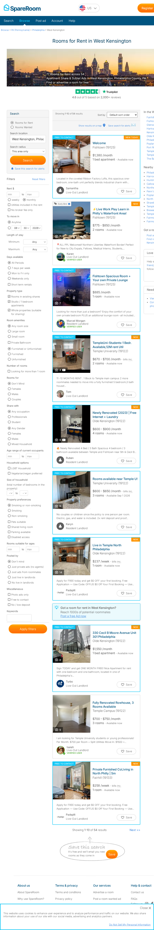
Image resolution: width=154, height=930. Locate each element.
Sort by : (102, 115)
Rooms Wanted (23, 127)
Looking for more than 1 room (28, 371)
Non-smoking (19, 515)
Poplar (150, 143)
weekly (15, 199)
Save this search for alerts (30, 168)
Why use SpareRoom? (30, 898)
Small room (18, 336)
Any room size (20, 326)
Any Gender (18, 428)
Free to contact (20, 599)
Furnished (17, 354)
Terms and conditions (68, 892)
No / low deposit (20, 604)
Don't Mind (18, 383)
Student (16, 422)
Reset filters (38, 179)
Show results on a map (90, 125)
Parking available (20, 531)
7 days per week (21, 267)
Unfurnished (19, 359)
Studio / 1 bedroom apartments (22, 303)
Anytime (16, 222)
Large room (18, 331)
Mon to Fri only (20, 273)
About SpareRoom (28, 892)
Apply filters (28, 629)
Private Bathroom (21, 342)
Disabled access (20, 537)
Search (9, 21)
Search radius (18, 146)
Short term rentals (21, 284)
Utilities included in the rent (26, 204)
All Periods (18, 262)
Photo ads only (20, 594)
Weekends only (20, 278)
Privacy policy (63, 898)
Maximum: (14, 249)
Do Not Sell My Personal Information (130, 924)
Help (72, 21)
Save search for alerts (119, 125)
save (111, 854)
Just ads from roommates (26, 572)
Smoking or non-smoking (26, 505)
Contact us (137, 892)
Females (16, 388)
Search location (19, 133)
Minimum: (14, 241)
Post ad (41, 21)
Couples (16, 399)
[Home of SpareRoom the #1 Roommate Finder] (22, 8)
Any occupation (21, 411)
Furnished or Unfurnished (26, 348)
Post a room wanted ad (107, 898)
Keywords (12, 612)
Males (15, 394)
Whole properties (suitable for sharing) (26, 312)
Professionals (19, 416)
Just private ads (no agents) (28, 566)
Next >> (135, 830)
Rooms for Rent (23, 122)
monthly (31, 199)
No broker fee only (22, 209)
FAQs (134, 898)
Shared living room (22, 526)
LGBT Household (21, 468)
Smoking (17, 510)
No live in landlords (23, 582)
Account (57, 21)
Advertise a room (103, 892)
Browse (24, 21)
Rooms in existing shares (25, 296)
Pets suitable (18, 521)
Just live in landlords (23, 577)
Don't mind (18, 561)
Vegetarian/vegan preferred (26, 473)
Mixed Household (22, 444)
